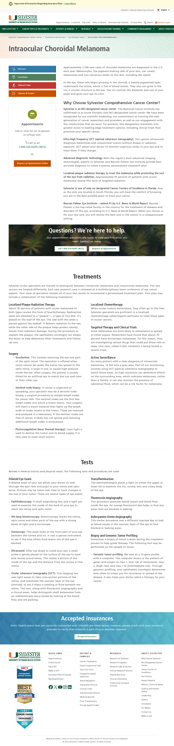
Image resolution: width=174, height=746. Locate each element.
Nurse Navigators (87, 681)
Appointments (62, 23)
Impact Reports (148, 681)
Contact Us (146, 712)
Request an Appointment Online (32, 163)
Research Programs (118, 663)
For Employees (122, 739)
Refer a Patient (99, 23)
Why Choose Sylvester (151, 659)
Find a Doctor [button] (9, 29)
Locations (75, 23)
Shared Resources (117, 675)
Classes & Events (26, 94)
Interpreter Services (88, 685)
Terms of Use (67, 739)
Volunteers (146, 704)
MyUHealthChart (56, 679)
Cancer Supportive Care (90, 666)
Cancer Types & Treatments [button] (35, 29)
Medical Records (87, 697)
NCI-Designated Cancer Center (151, 664)
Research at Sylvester (119, 659)
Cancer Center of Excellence (148, 671)
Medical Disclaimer (53, 739)
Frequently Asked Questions (88, 675)
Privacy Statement (81, 739)
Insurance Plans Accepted (59, 675)
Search (149, 23)
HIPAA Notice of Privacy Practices (102, 739)
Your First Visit (86, 670)
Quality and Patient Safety (150, 690)
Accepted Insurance (86, 637)
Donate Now (136, 23)
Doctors (22, 69)
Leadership (146, 696)
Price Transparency (88, 701)
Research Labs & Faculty (120, 667)
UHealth (124, 10)
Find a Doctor (54, 663)
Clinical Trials (24, 85)
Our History (146, 677)
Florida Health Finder (89, 705)
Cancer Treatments (88, 662)
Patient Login (163, 23)
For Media (145, 708)
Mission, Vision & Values (152, 685)
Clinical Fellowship (118, 679)
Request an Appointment (104, 249)
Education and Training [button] (109, 29)
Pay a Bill (86, 23)
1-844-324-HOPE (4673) (32, 147)
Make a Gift (53, 671)
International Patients (118, 23)
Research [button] (86, 29)
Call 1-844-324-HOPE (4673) (71, 249)
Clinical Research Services (121, 671)
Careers (144, 700)
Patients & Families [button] (65, 29)
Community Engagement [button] (140, 29)
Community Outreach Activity (119, 684)
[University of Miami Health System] (23, 19)
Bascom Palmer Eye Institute (142, 10)
